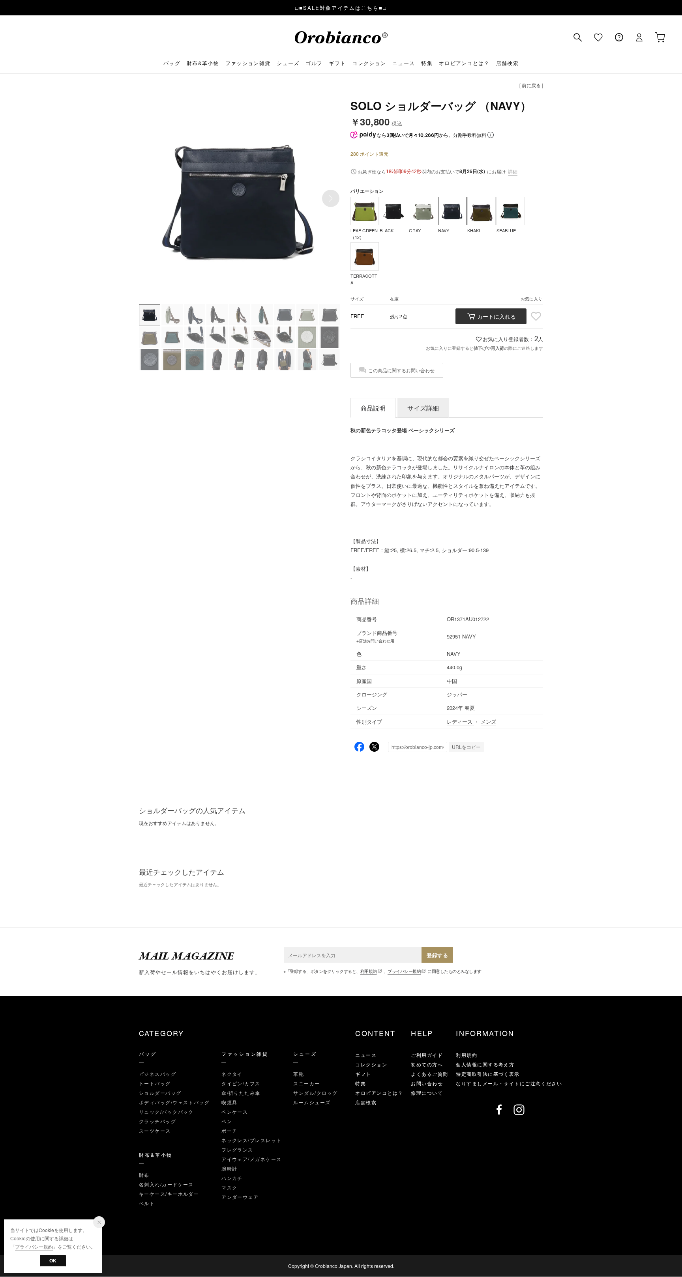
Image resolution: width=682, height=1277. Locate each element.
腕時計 (229, 1168)
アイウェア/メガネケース (251, 1159)
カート (660, 37)
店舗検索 (507, 63)
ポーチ (229, 1130)
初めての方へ (427, 1064)
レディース (460, 721)
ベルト (147, 1203)
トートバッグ (155, 1083)
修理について (427, 1092)
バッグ (171, 63)
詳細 (512, 171)
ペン (226, 1121)
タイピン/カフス (240, 1083)
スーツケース (155, 1130)
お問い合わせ (427, 1083)
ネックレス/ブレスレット (251, 1140)
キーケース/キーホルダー (169, 1193)
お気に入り (598, 37)
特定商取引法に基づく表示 (487, 1073)
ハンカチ (232, 1177)
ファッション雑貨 (247, 63)
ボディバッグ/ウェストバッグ (174, 1102)
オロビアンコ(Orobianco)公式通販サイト (341, 37)
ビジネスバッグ (157, 1073)
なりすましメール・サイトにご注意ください (509, 1083)
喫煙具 (229, 1102)
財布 (144, 1174)
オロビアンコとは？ (464, 63)
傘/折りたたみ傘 (240, 1092)
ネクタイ (232, 1073)
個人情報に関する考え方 (485, 1064)
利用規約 (368, 971)
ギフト (337, 63)
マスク (229, 1187)
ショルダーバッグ (160, 1092)
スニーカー (306, 1083)
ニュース (403, 63)
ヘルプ (619, 37)
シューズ (288, 63)
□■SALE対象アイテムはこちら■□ (340, 7)
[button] (330, 198)
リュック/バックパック (166, 1111)
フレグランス (237, 1149)
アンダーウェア (240, 1196)
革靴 (298, 1073)
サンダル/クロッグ (315, 1092)
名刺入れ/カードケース (166, 1184)
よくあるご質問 (429, 1073)
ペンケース (234, 1111)
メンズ (488, 721)
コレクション (369, 63)
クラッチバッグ (157, 1121)
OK (52, 1260)
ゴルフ (313, 63)
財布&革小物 (203, 63)
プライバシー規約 (404, 971)
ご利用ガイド (427, 1054)
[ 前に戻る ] (531, 85)
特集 (427, 63)
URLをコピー (466, 746)
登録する (437, 955)
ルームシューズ (311, 1102)
